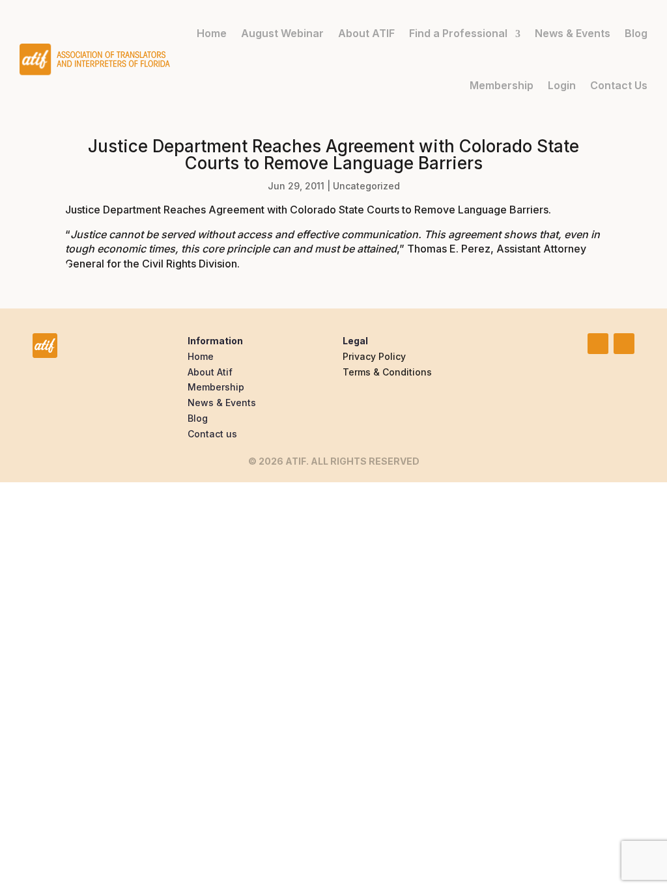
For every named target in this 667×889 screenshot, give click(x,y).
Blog (636, 33)
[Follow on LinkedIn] (598, 343)
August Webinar (282, 33)
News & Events (572, 33)
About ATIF (366, 33)
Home (212, 33)
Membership (501, 85)
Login (562, 85)
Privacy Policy (374, 356)
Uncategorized (366, 185)
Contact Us (618, 85)
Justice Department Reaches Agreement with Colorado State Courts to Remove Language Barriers (306, 209)
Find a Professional (458, 33)
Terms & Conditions (387, 371)
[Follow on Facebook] (624, 343)
